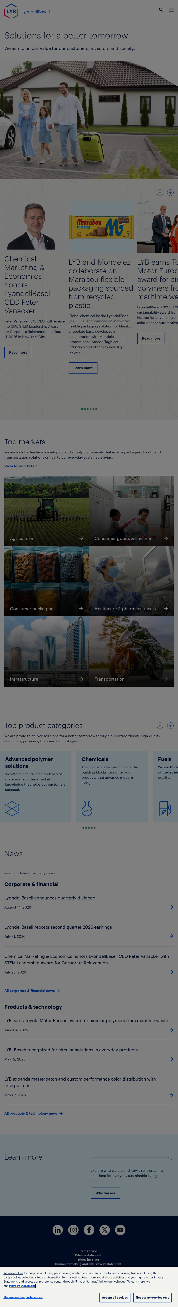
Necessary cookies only (152, 1297)
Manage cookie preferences (23, 1297)
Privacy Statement (22, 1285)
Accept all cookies (115, 1297)
